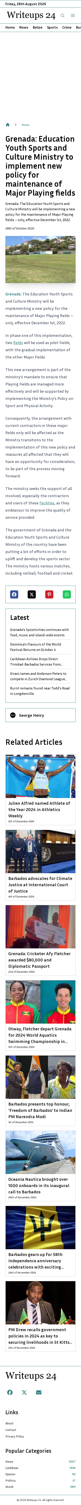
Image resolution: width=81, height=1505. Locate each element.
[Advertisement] (40, 74)
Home (10, 27)
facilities (46, 502)
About (9, 1423)
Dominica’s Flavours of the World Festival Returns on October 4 (35, 647)
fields (18, 342)
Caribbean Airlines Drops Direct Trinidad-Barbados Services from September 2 (35, 662)
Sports (52, 27)
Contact (10, 1430)
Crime (67, 27)
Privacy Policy (14, 1436)
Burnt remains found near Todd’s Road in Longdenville (40, 691)
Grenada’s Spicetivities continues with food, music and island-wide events (39, 632)
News (23, 27)
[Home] (7, 124)
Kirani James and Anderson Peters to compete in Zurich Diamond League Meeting (38, 676)
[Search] (62, 15)
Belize (38, 27)
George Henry (31, 715)
